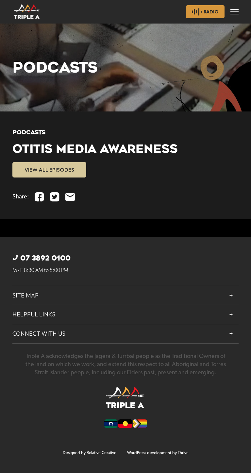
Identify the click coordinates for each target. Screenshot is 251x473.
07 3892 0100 (45, 258)
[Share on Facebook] (39, 197)
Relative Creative (101, 453)
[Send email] (70, 197)
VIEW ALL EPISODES (49, 169)
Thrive (183, 453)
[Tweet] (54, 197)
